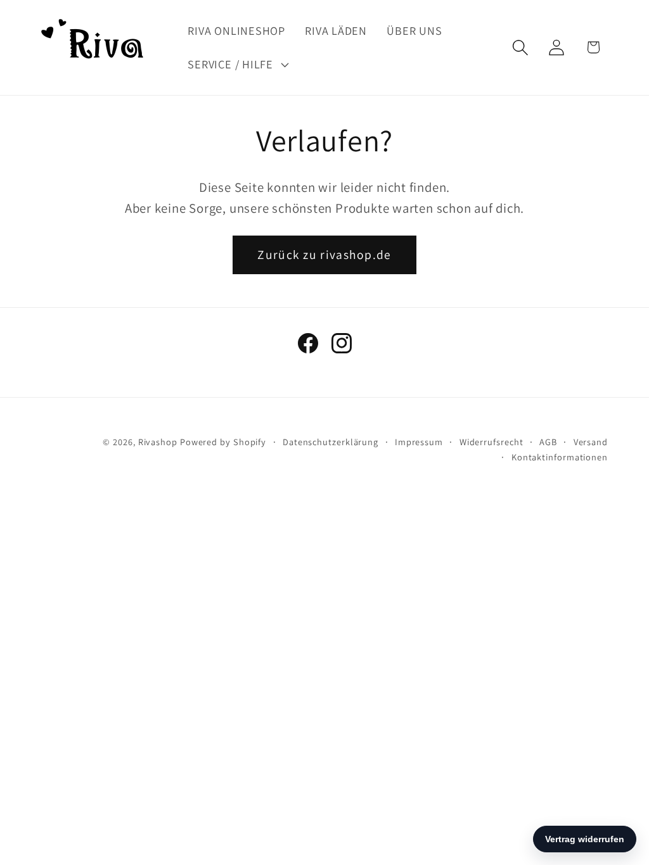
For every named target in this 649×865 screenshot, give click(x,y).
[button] (236, 64)
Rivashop (157, 442)
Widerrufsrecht (491, 442)
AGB (548, 442)
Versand (591, 442)
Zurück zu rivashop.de (324, 254)
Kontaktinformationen (559, 457)
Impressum (419, 442)
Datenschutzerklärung (330, 442)
